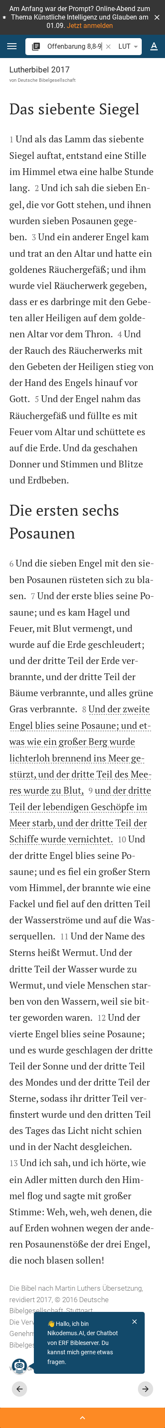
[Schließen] (134, 1321)
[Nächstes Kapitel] (145, 1389)
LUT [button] (124, 46)
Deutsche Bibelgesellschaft (47, 80)
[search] (75, 46)
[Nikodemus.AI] (19, 1366)
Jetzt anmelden (90, 26)
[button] (157, 17)
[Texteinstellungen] (154, 46)
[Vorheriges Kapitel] (19, 1389)
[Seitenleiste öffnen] (82, 1418)
